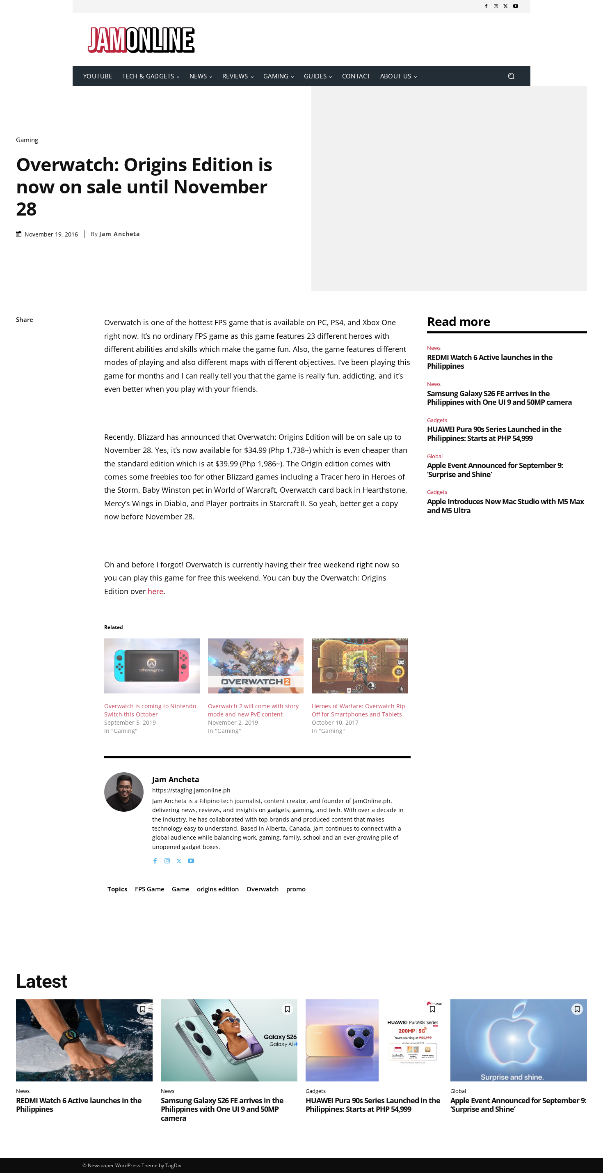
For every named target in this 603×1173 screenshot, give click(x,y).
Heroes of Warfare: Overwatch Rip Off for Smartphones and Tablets (358, 710)
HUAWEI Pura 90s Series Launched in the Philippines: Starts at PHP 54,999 (494, 433)
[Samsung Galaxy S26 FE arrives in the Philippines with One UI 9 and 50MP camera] (229, 1040)
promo (296, 889)
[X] (506, 6)
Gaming (27, 140)
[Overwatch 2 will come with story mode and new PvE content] (256, 665)
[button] (511, 76)
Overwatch (263, 889)
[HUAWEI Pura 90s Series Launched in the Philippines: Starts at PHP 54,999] (374, 1040)
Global (435, 456)
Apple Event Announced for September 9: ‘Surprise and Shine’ (495, 469)
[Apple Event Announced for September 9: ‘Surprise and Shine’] (518, 1040)
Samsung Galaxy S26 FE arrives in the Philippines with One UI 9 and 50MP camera (499, 397)
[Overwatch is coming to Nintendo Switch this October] (152, 665)
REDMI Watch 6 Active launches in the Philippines (490, 361)
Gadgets (437, 420)
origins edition (218, 889)
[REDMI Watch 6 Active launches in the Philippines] (84, 1040)
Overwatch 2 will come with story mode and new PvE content (253, 710)
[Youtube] (516, 6)
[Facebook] (486, 6)
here (155, 591)
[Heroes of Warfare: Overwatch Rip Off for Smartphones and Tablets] (359, 665)
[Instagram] (496, 6)
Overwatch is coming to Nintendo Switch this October (150, 710)
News (434, 347)
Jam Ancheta (119, 234)
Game (181, 889)
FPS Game (149, 889)
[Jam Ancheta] (124, 818)
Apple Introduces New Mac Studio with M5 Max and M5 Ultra (505, 505)
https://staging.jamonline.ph (191, 790)
